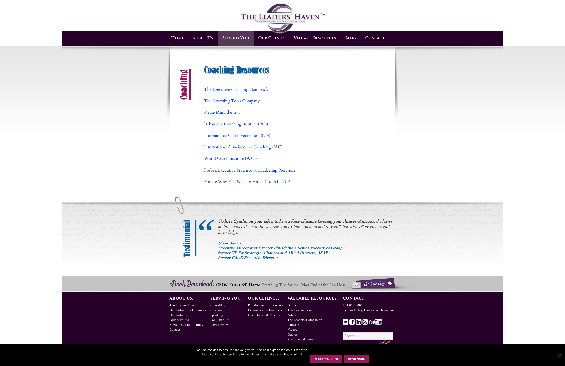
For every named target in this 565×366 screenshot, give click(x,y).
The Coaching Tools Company (232, 101)
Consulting (217, 305)
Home (177, 38)
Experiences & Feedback (265, 310)
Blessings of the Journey (186, 324)
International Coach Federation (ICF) (237, 135)
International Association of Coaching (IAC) (243, 147)
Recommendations (300, 339)
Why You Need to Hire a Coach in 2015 (254, 182)
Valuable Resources (315, 38)
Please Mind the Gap (222, 112)
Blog (350, 38)
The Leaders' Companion (305, 320)
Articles (293, 315)
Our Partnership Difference (188, 310)
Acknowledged (326, 358)
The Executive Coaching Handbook (236, 89)
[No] (559, 355)
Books (292, 305)
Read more (356, 358)
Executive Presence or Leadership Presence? (257, 170)
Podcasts (293, 324)
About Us (203, 38)
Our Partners (178, 315)
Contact (375, 38)
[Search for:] (368, 336)
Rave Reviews (220, 324)
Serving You (235, 38)
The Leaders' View (300, 310)
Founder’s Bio (179, 320)
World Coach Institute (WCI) (230, 158)
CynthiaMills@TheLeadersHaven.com (369, 310)
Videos (292, 329)
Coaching (217, 310)
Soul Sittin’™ (219, 320)
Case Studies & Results (264, 315)
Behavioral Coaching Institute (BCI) (236, 124)
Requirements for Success (265, 305)
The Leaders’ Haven (183, 305)
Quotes (292, 334)
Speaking (216, 315)
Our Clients (271, 38)
